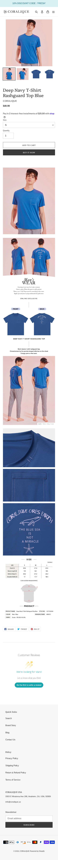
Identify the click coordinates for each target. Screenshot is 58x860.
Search (8, 718)
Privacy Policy (11, 758)
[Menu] (53, 12)
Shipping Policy (12, 765)
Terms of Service (12, 780)
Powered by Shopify (37, 851)
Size (4, 120)
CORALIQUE (24, 851)
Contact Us (10, 739)
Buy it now (29, 152)
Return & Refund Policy (15, 772)
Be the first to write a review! (29, 685)
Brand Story (10, 725)
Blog (7, 732)
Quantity (6, 131)
